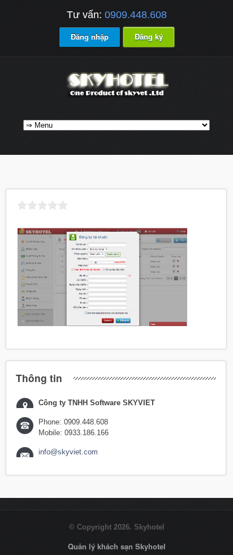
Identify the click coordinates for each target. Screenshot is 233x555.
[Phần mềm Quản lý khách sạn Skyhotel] (116, 97)
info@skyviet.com (68, 452)
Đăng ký (149, 36)
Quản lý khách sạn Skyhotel (117, 546)
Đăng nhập (90, 36)
